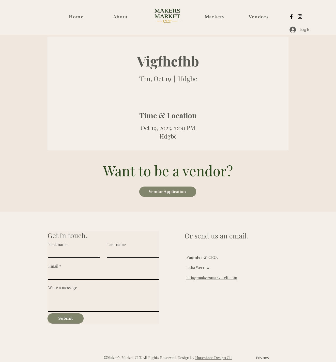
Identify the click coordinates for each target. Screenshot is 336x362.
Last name (116, 245)
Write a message (62, 288)
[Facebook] (291, 17)
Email (53, 266)
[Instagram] (300, 17)
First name (57, 245)
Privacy (262, 357)
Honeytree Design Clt (213, 357)
